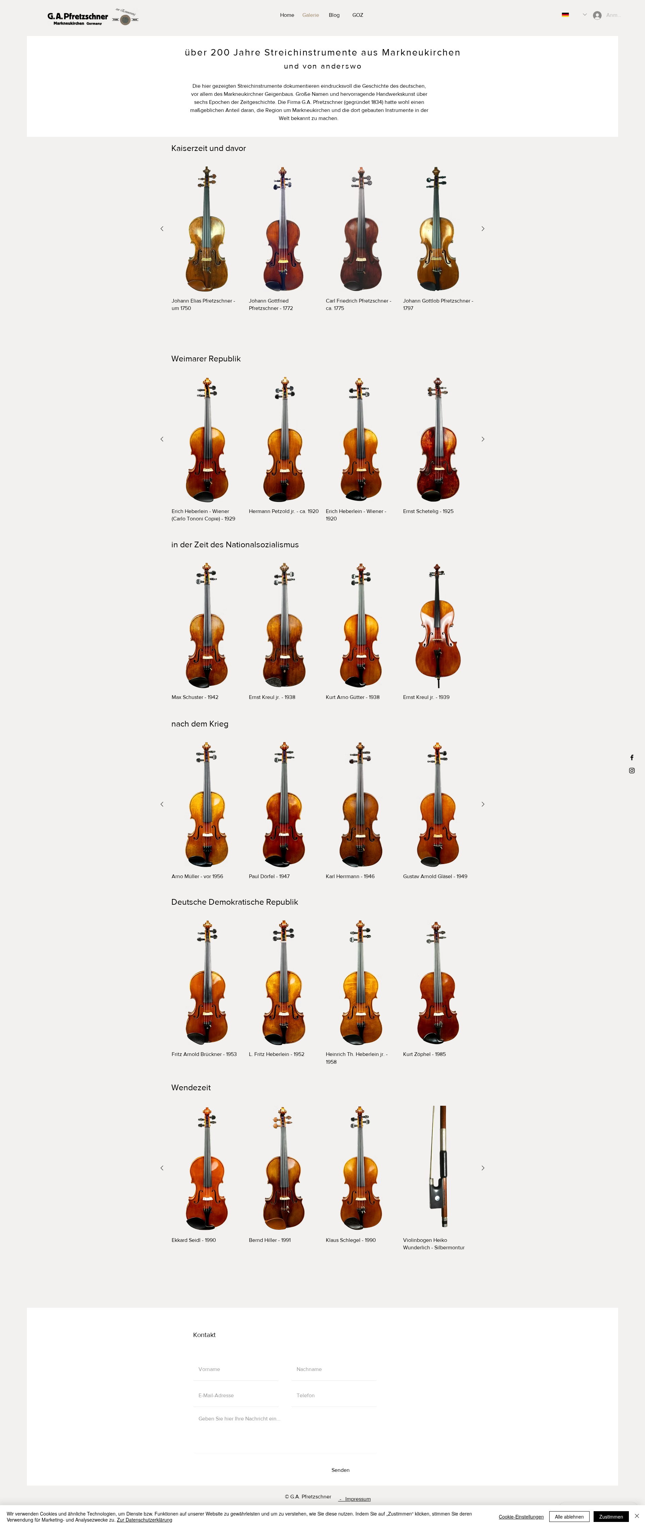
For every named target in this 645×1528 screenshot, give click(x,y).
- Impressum (354, 1499)
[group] (322, 243)
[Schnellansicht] (207, 228)
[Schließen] (637, 1517)
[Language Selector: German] (574, 14)
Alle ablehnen (569, 1516)
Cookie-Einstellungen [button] (521, 1516)
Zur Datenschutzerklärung (144, 1519)
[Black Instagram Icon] (632, 770)
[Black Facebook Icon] (632, 757)
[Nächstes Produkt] (483, 229)
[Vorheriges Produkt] (162, 229)
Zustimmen (611, 1516)
